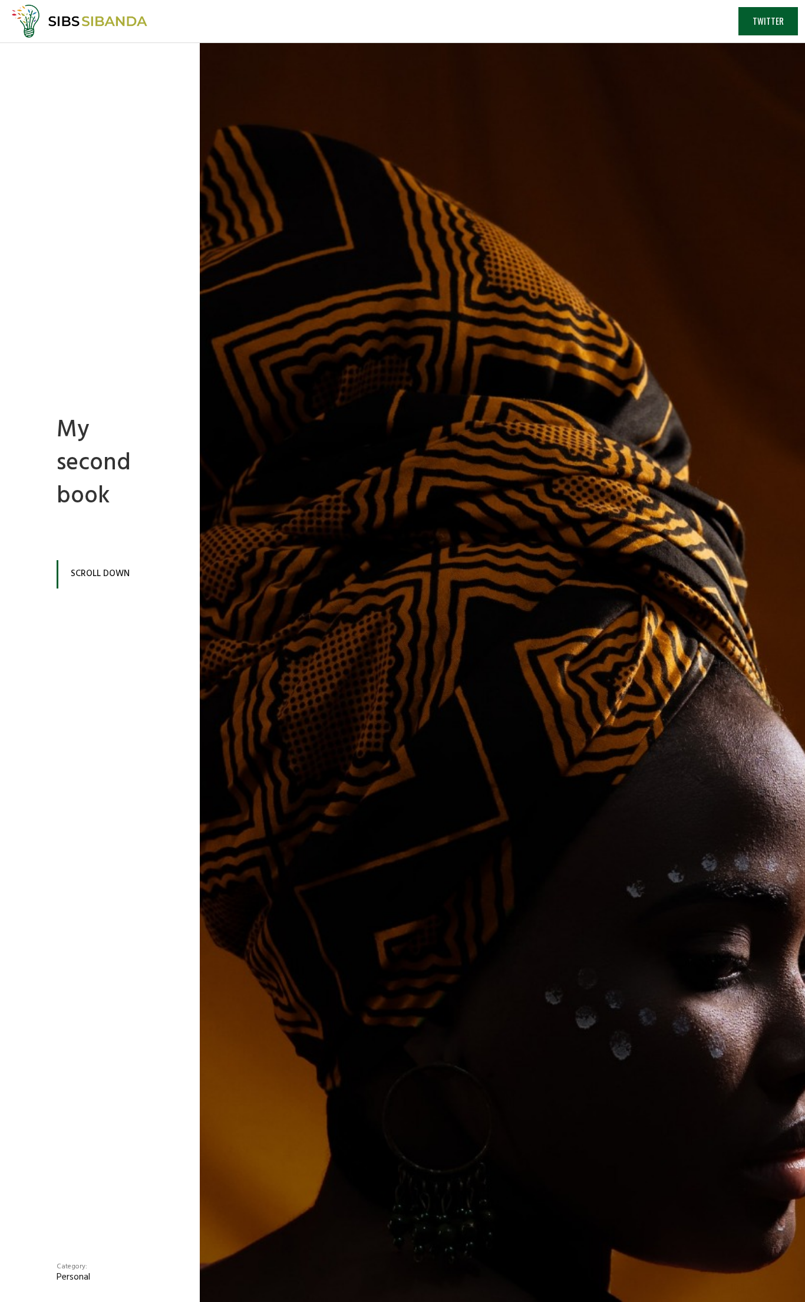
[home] (73, 21)
